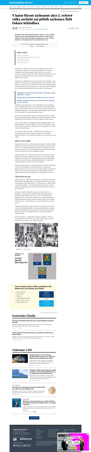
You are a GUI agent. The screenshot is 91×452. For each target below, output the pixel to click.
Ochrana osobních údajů (53, 429)
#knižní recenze (26, 249)
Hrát (37, 263)
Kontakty (38, 429)
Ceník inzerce (39, 438)
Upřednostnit (41, 46)
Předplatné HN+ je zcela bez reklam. (50, 312)
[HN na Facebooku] (23, 439)
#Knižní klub (19, 249)
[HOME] (10, 7)
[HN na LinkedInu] (27, 439)
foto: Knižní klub (28, 27)
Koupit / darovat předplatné (69, 429)
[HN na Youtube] (31, 439)
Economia (38, 434)
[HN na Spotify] (29, 439)
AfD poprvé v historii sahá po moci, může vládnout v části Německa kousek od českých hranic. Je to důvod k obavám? (39, 403)
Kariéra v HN (38, 436)
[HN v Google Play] (17, 445)
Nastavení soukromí (52, 434)
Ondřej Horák (21, 27)
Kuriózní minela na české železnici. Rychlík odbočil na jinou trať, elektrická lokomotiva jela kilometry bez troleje (42, 356)
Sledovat (32, 46)
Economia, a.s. (22, 431)
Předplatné (83, 2)
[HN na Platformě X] (21, 439)
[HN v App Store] (27, 445)
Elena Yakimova (16, 385)
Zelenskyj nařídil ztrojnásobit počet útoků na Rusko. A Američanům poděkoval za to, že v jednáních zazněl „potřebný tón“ (42, 372)
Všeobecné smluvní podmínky (54, 436)
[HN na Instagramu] (25, 439)
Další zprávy (34, 417)
